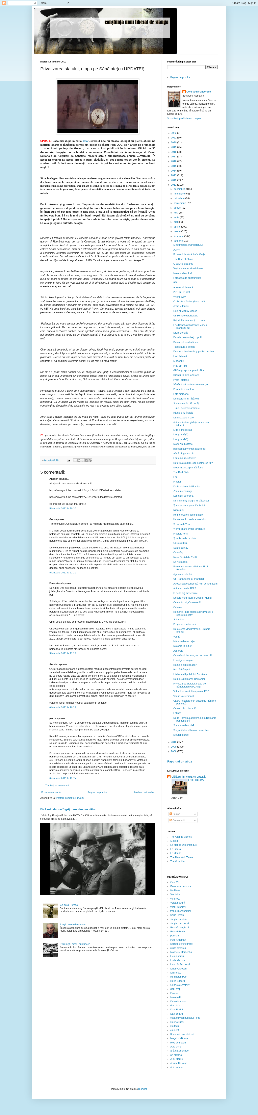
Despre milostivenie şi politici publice (193, 351)
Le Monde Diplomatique (183, 845)
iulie (176, 212)
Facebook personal (180, 886)
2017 (174, 156)
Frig (175, 477)
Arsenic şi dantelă (183, 287)
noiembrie (179, 193)
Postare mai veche (144, 792)
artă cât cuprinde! (179, 1050)
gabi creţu (175, 989)
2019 (174, 147)
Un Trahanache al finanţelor (188, 578)
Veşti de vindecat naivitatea (188, 268)
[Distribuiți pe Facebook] (86, 460)
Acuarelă (178, 650)
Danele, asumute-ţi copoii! (187, 337)
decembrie (180, 189)
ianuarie (178, 240)
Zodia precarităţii (182, 491)
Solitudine (178, 619)
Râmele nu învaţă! (183, 412)
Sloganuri (178, 361)
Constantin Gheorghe (198, 91)
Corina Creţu (177, 1022)
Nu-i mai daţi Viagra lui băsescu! (191, 500)
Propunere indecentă (185, 624)
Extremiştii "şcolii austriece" (75, 944)
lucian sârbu (177, 956)
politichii (174, 935)
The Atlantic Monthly (181, 836)
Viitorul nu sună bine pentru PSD (191, 691)
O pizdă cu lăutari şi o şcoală (189, 301)
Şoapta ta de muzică (184, 538)
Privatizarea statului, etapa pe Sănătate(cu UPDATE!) (189, 685)
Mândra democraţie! (184, 641)
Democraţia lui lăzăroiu (186, 398)
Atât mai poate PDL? (184, 588)
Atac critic (175, 1046)
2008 (174, 751)
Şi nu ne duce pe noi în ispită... (190, 505)
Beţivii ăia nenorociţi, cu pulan (189, 320)
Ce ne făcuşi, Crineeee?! (187, 602)
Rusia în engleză (179, 927)
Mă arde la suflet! (182, 646)
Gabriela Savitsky (179, 985)
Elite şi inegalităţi (182, 430)
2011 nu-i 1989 (181, 292)
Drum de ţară (180, 332)
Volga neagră (177, 902)
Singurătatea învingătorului (188, 244)
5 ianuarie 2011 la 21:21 (62, 572)
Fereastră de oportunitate (187, 278)
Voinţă (176, 636)
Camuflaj (178, 552)
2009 (174, 746)
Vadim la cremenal (183, 696)
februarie (179, 236)
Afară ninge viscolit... (184, 453)
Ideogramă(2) (180, 434)
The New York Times (181, 857)
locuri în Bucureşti (180, 964)
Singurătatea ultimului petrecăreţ (191, 730)
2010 (174, 742)
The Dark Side (181, 472)
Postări (176, 814)
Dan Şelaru (176, 1013)
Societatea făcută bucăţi (186, 403)
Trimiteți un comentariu (57, 785)
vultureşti (175, 898)
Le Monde (175, 853)
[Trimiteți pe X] (83, 460)
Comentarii (178, 820)
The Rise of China (183, 259)
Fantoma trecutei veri (184, 458)
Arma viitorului (181, 306)
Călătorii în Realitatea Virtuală (189, 776)
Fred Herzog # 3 (196, 780)
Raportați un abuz (179, 761)
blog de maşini (178, 1042)
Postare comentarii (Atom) (70, 798)
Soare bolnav (180, 547)
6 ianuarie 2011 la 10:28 (62, 707)
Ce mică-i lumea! (69, 905)
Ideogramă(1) (180, 439)
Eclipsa (177, 713)
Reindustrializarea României (189, 679)
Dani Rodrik (176, 1009)
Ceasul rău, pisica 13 (185, 708)
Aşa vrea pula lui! (182, 574)
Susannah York (181, 524)
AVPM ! (177, 249)
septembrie (180, 203)
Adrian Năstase (178, 1063)
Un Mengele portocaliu (185, 315)
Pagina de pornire (97, 792)
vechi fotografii (178, 907)
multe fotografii (178, 948)
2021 (174, 137)
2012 (174, 180)
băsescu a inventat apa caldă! (189, 448)
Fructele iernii (180, 533)
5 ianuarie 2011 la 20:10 (62, 508)
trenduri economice (180, 911)
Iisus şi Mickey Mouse (185, 311)
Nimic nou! (179, 510)
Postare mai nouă (51, 792)
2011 (174, 184)
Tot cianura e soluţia (184, 346)
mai (176, 222)
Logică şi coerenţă (183, 495)
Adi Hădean (176, 1067)
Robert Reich (177, 931)
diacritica (175, 1005)
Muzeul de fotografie (181, 943)
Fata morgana (181, 394)
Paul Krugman (178, 939)
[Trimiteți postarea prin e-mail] (68, 460)
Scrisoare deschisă (183, 725)
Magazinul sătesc (182, 444)
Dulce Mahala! (178, 1001)
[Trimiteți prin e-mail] (75, 460)
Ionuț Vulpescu (178, 968)
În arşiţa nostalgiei (183, 660)
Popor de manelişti (183, 389)
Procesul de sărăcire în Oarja (189, 254)
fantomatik (176, 997)
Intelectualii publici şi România (190, 674)
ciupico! (174, 1030)
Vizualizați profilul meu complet (184, 118)
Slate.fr (174, 840)
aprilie (177, 226)
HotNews (175, 890)
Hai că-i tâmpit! (181, 669)
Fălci (176, 282)
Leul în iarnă (180, 356)
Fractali (177, 481)
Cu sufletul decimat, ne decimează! (192, 655)
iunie (177, 217)
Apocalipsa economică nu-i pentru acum (195, 583)
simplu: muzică (178, 919)
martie (177, 231)
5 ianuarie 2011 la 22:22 (62, 653)
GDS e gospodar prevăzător (188, 370)
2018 (174, 152)
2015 (174, 166)
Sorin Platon (177, 915)
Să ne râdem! (180, 562)
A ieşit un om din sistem (72, 924)
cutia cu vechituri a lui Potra (185, 1017)
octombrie (179, 198)
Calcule (177, 607)
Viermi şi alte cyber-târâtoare (189, 528)
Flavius (174, 993)
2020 (174, 142)
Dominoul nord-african (185, 342)
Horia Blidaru (177, 981)
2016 (174, 161)
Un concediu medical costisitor (190, 519)
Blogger (142, 1089)
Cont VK (174, 882)
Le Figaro (175, 849)
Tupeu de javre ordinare (186, 408)
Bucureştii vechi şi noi (182, 1034)
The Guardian (177, 861)
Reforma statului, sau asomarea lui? (193, 463)
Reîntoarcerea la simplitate (188, 514)
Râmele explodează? (185, 665)
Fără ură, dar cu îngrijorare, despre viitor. (68, 809)
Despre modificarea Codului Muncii (192, 597)
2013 (174, 175)
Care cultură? (180, 543)
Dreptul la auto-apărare (186, 375)
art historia (176, 1055)
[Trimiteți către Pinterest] (90, 460)
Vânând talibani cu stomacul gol (190, 384)
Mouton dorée (181, 734)
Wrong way (179, 296)
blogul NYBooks (179, 1038)
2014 (174, 170)
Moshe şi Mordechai (181, 952)
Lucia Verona (177, 960)
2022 (174, 133)
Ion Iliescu (175, 972)
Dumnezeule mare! (183, 417)
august (178, 207)
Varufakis (175, 894)
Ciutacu (174, 1026)
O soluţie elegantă (183, 263)
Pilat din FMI (180, 365)
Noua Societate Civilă (185, 557)
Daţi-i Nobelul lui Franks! (186, 486)
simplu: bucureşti (179, 923)
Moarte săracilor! (182, 273)
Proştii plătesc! (181, 380)
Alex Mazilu (176, 1059)
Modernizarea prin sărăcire (188, 467)
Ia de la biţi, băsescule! (185, 593)
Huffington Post (178, 976)
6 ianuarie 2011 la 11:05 (62, 778)
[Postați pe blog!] (79, 460)
